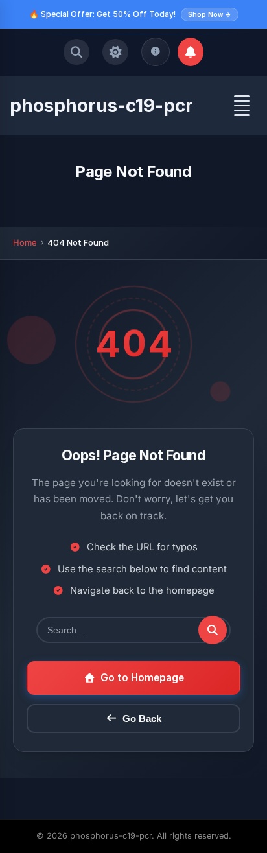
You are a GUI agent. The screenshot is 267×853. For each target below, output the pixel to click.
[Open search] (76, 52)
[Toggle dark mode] (115, 52)
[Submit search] (212, 630)
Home (25, 242)
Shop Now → (209, 14)
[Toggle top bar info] (155, 52)
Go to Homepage (142, 678)
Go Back (141, 718)
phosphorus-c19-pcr (101, 106)
